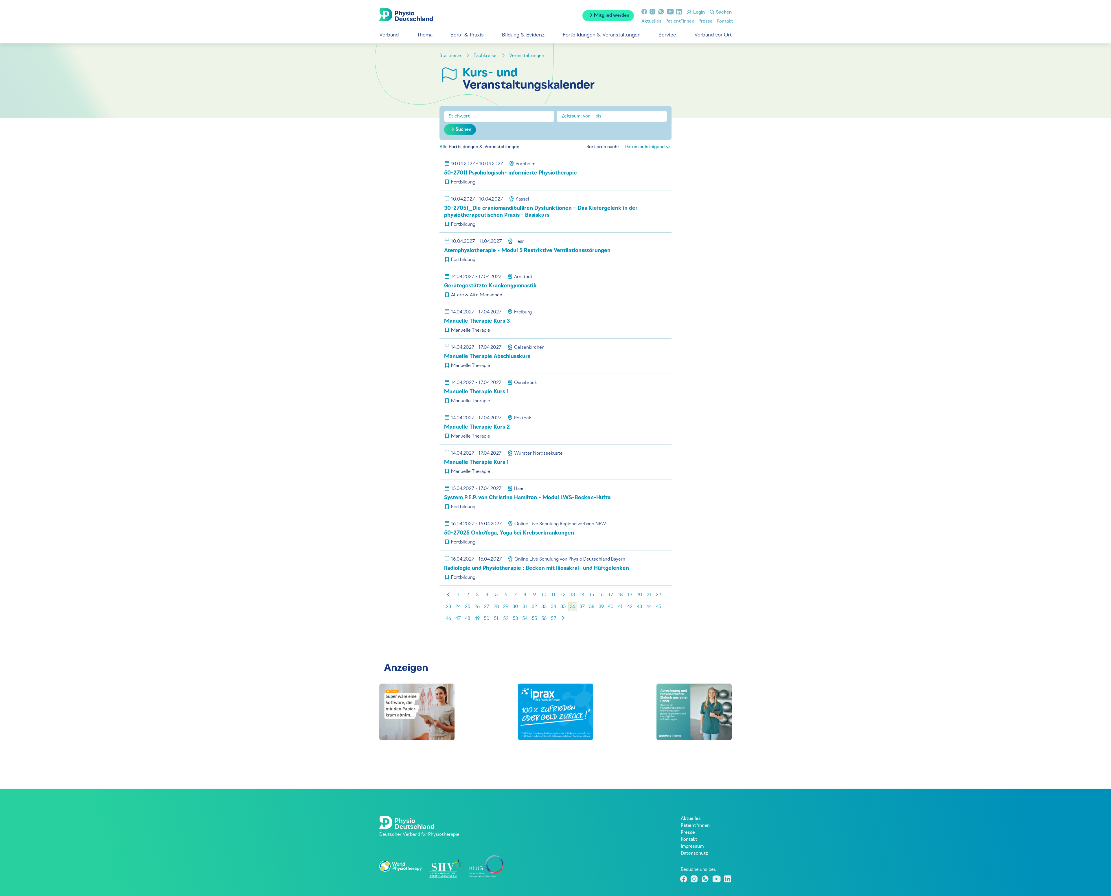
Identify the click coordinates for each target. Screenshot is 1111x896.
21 (649, 595)
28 (496, 607)
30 (515, 607)
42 (629, 607)
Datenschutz (694, 853)
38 (592, 607)
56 (544, 619)
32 (534, 607)
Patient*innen (679, 21)
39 (601, 607)
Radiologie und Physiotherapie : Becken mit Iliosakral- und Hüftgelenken (536, 568)
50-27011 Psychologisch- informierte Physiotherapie (510, 173)
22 (658, 595)
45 (658, 607)
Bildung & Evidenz (523, 35)
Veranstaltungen (527, 56)
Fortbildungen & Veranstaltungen (602, 35)
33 (544, 607)
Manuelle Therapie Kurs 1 (476, 392)
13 (572, 595)
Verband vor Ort (713, 35)
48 (467, 619)
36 (572, 607)
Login (698, 12)
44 (649, 607)
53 (515, 619)
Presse (705, 21)
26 (477, 607)
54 (524, 619)
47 (458, 619)
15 (591, 595)
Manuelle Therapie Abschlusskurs (487, 356)
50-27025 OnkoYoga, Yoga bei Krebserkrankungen (509, 533)
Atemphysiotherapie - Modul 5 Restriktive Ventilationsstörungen (527, 250)
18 (620, 595)
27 (486, 607)
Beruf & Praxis (467, 35)
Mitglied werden (611, 16)
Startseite (450, 56)
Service (667, 35)
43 (639, 607)
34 (553, 607)
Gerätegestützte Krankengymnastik (490, 286)
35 (563, 607)
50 (487, 619)
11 (553, 595)
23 (448, 607)
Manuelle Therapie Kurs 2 (477, 427)
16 (601, 595)
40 (611, 607)
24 (458, 607)
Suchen (723, 12)
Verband (389, 35)
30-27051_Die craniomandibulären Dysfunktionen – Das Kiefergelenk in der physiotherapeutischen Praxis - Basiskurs (541, 212)
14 (582, 595)
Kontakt (725, 21)
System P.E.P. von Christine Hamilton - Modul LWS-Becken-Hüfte (527, 497)
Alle (443, 147)
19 (630, 595)
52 (505, 619)
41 (620, 607)
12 (563, 595)
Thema (425, 35)
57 (553, 619)
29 (505, 607)
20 (639, 595)
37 (582, 607)
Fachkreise (486, 56)
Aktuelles (651, 21)
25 (467, 607)
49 (477, 619)
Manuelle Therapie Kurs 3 (477, 321)
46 (448, 619)
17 (610, 595)
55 (534, 619)
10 (544, 595)
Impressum (692, 846)
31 (525, 607)
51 (496, 619)
